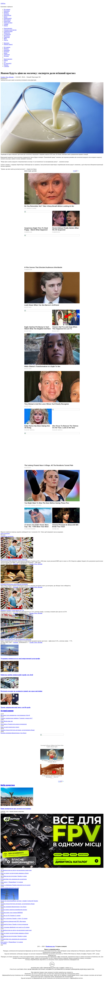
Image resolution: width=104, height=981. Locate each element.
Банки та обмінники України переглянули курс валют (15, 885)
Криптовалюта (8, 28)
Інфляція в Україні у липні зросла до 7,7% (12, 610)
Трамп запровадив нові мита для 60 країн (15, 707)
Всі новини (7, 9)
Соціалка (6, 66)
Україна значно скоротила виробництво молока (14, 909)
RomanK (15, 564)
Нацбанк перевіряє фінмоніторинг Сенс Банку (13, 733)
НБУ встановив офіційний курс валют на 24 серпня (15, 927)
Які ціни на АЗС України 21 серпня (10, 915)
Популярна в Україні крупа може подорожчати (14, 724)
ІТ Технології (7, 63)
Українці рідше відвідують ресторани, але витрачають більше (18, 730)
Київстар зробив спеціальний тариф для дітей (17, 675)
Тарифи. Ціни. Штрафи (7, 77)
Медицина (7, 35)
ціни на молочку (5, 533)
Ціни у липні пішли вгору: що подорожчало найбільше (16, 639)
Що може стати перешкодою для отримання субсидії (15, 715)
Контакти (6, 43)
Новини (6, 65)
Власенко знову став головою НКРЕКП (12, 912)
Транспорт (7, 37)
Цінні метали (7, 15)
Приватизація (7, 18)
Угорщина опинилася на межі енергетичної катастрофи (20, 658)
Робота (6, 60)
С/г (5, 62)
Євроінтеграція (8, 31)
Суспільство (7, 34)
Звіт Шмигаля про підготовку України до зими (14, 876)
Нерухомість (7, 19)
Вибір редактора (8, 785)
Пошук (6, 25)
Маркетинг (7, 32)
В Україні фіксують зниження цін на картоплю (14, 879)
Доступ (6, 40)
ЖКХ (5, 38)
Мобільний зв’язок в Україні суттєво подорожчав (14, 924)
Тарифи (6, 24)
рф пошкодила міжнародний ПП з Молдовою (13, 921)
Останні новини (7, 711)
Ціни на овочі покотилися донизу (10, 727)
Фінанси (6, 12)
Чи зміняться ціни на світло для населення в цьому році (16, 870)
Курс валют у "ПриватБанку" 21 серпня (12, 882)
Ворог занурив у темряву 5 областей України (19, 901)
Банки (5, 16)
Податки (6, 56)
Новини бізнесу (8, 44)
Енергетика (7, 21)
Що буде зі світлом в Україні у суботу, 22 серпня (14, 918)
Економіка (7, 11)
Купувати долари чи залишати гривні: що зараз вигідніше (21, 691)
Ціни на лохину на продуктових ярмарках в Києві (15, 873)
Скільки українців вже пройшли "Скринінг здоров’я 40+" (17, 718)
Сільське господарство (10, 30)
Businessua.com (50, 946)
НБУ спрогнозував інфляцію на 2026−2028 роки (14, 559)
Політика (6, 14)
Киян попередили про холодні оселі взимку (16, 808)
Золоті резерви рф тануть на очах (10, 888)
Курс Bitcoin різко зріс (7, 721)
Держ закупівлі (8, 22)
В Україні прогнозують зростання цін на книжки (14, 584)
